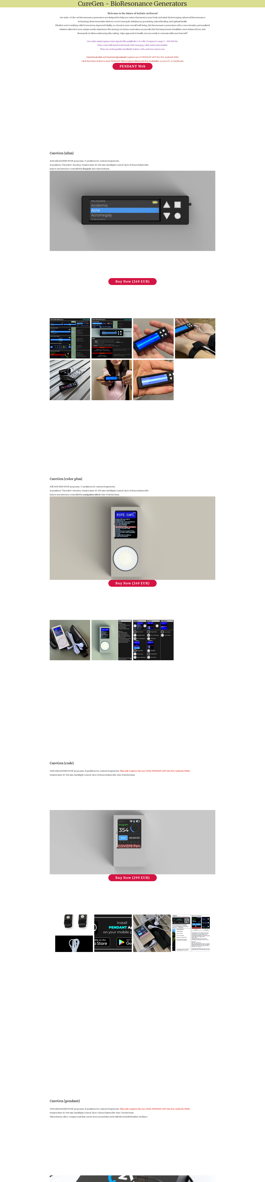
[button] (132, 66)
